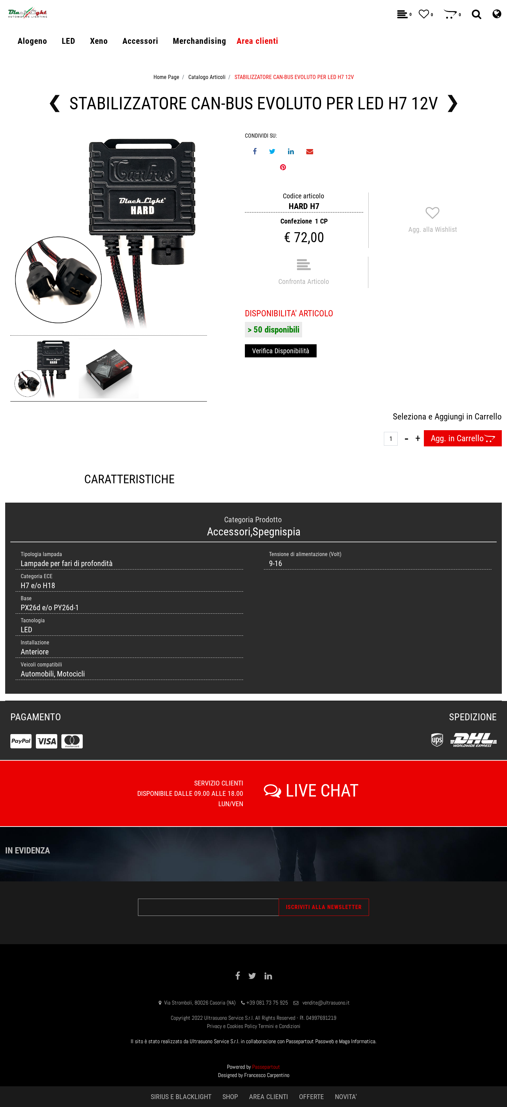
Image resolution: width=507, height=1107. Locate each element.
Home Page (166, 77)
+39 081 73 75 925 (267, 1002)
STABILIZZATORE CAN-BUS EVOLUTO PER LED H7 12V (294, 77)
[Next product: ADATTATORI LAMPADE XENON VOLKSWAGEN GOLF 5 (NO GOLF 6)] (452, 103)
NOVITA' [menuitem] (346, 1097)
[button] (108, 230)
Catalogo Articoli (207, 77)
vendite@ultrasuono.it (326, 1002)
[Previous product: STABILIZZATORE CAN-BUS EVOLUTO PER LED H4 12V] (54, 103)
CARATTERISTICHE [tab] (129, 479)
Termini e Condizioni (279, 1026)
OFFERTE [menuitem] (311, 1097)
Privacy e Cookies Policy (232, 1026)
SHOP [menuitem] (230, 1097)
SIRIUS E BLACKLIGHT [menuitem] (181, 1097)
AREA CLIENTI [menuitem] (268, 1097)
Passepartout (266, 1066)
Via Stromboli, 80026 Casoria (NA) (200, 1002)
